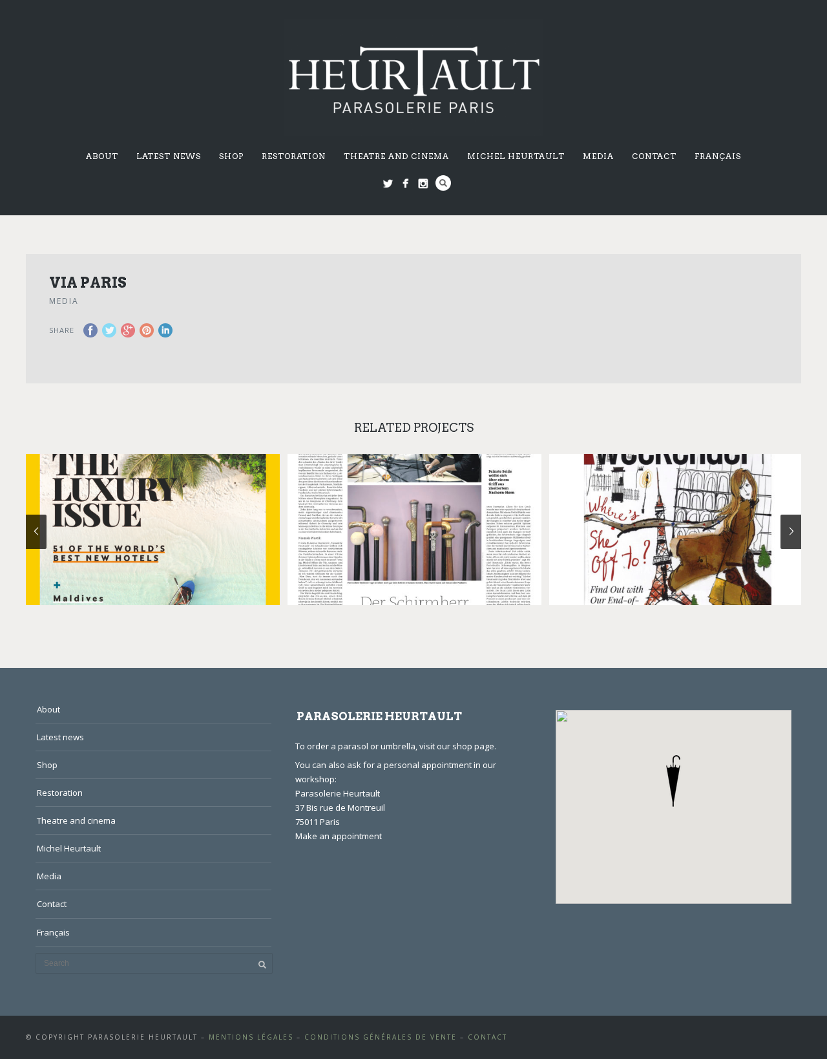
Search (443, 183)
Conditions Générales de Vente (380, 1037)
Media (598, 156)
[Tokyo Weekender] (676, 529)
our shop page (465, 746)
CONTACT (487, 1037)
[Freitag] (414, 529)
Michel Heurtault (516, 156)
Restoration (294, 156)
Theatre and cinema (396, 156)
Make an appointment (338, 836)
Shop (231, 156)
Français (718, 156)
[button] (673, 781)
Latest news (168, 156)
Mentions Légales (251, 1037)
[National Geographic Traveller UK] (153, 529)
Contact (654, 156)
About (102, 156)
